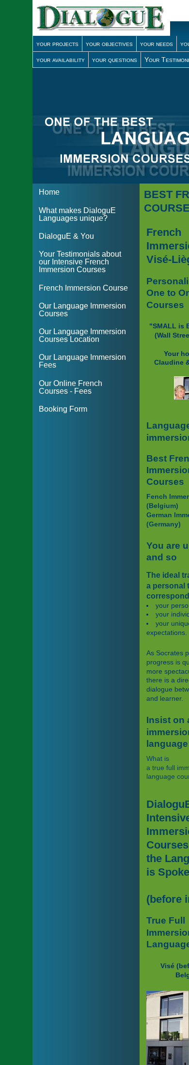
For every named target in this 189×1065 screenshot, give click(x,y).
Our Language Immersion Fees (82, 361)
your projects (57, 43)
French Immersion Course (83, 288)
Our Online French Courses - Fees (70, 387)
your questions (114, 59)
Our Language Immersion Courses (82, 310)
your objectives (109, 43)
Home (49, 192)
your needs (156, 43)
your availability (60, 59)
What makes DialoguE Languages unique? (77, 214)
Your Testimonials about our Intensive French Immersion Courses (80, 262)
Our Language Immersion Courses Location (82, 335)
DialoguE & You (66, 236)
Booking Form (63, 409)
